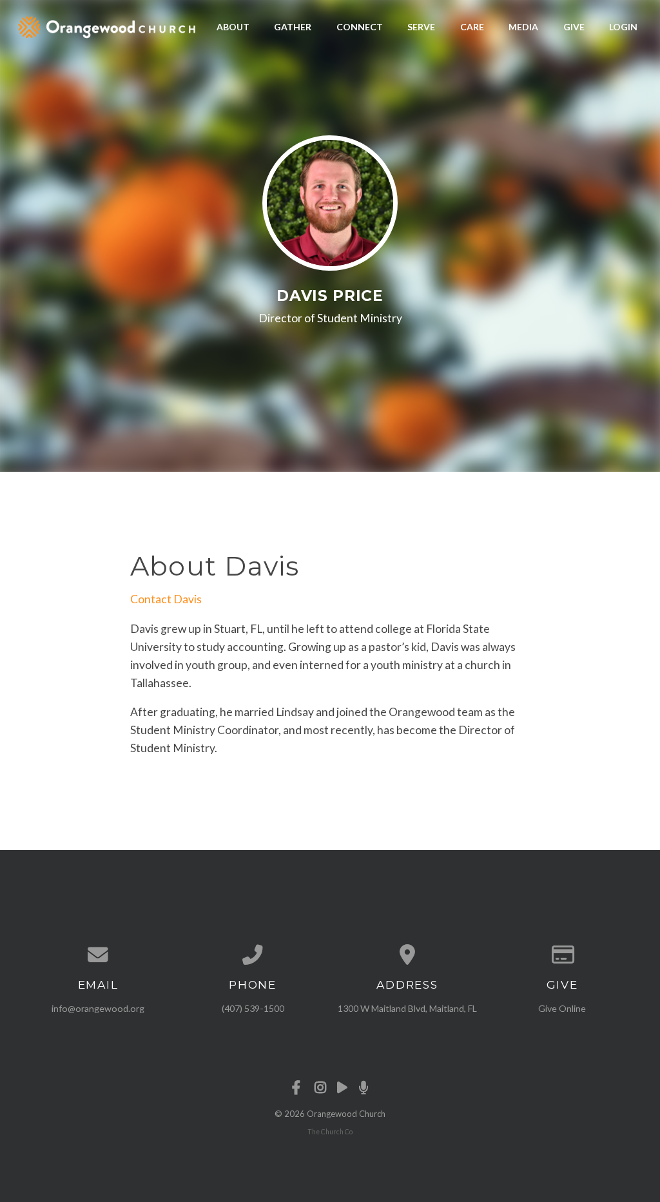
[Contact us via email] (98, 955)
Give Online (562, 1008)
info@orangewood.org (98, 1008)
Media (523, 26)
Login (623, 26)
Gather (292, 26)
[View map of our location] (407, 955)
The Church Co (330, 1132)
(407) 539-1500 (253, 1008)
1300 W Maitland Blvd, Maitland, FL (407, 1008)
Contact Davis (166, 599)
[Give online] (562, 955)
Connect (359, 26)
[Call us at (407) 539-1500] (253, 955)
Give (574, 26)
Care (472, 26)
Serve (421, 26)
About (233, 26)
